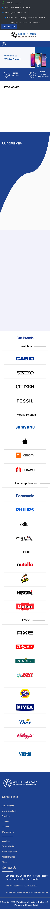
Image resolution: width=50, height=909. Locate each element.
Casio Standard (8, 811)
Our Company (8, 806)
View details (13, 307)
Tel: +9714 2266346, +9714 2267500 (21, 886)
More (4, 862)
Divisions (6, 816)
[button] (3, 57)
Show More (25, 221)
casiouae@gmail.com (38, 892)
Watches (6, 841)
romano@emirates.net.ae (17, 892)
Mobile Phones (8, 857)
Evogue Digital (31, 905)
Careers (5, 822)
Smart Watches (8, 846)
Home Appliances (9, 852)
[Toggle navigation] (3, 44)
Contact (5, 827)
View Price (12, 303)
